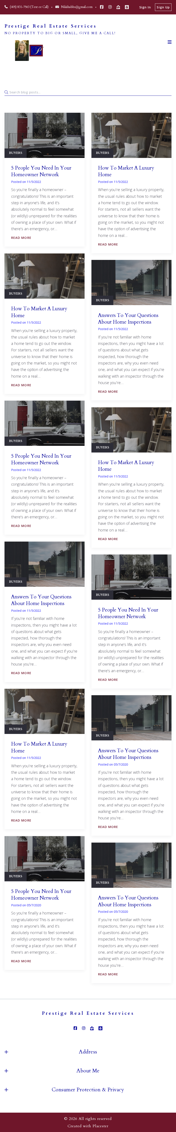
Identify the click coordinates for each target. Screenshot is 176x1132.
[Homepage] (27, 50)
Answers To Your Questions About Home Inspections (128, 318)
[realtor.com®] (127, 7)
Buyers (15, 153)
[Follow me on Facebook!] (102, 7)
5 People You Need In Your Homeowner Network (41, 171)
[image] (45, 135)
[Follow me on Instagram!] (110, 7)
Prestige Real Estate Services (51, 26)
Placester (100, 1126)
